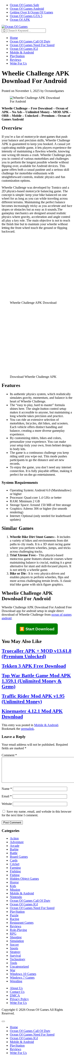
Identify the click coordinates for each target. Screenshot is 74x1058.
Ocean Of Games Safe (24, 5)
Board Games (19, 856)
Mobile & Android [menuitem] (22, 1042)
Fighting (15, 871)
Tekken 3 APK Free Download (34, 666)
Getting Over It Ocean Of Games (31, 12)
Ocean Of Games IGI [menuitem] (24, 1038)
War (12, 970)
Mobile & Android (22, 52)
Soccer (14, 944)
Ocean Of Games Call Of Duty (30, 41)
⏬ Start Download (37, 629)
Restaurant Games (22, 922)
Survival (15, 955)
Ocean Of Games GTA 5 (26, 16)
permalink (27, 728)
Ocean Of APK (20, 19)
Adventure (17, 842)
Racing (14, 919)
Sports (14, 948)
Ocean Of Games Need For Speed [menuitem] (32, 1034)
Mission (15, 889)
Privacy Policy (19, 999)
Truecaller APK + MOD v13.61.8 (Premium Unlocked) (36, 653)
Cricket (14, 864)
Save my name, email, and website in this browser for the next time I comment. (36, 813)
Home (14, 37)
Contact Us (17, 992)
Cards (13, 860)
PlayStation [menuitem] (17, 1045)
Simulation (17, 941)
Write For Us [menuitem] (18, 1053)
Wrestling (16, 981)
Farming (15, 867)
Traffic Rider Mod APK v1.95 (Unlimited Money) (33, 698)
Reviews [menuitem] (15, 1049)
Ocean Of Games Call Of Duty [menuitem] (30, 1031)
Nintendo (16, 897)
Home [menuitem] (14, 1027)
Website (7, 804)
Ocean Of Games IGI (24, 48)
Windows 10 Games (23, 974)
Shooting (16, 937)
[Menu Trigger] (3, 1021)
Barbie (14, 849)
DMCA (15, 995)
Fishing (15, 875)
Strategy (15, 952)
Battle (13, 853)
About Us (16, 988)
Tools (13, 963)
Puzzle (14, 915)
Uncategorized (19, 966)
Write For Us (18, 63)
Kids (13, 886)
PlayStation (17, 56)
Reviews (15, 59)
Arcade (14, 845)
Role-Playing (18, 930)
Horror (14, 882)
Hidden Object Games (24, 878)
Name (7, 788)
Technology (17, 959)
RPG (13, 933)
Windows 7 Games (22, 977)
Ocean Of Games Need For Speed (32, 45)
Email (7, 796)
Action (14, 838)
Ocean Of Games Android (27, 8)
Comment (9, 755)
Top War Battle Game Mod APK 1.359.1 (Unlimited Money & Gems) (36, 681)
